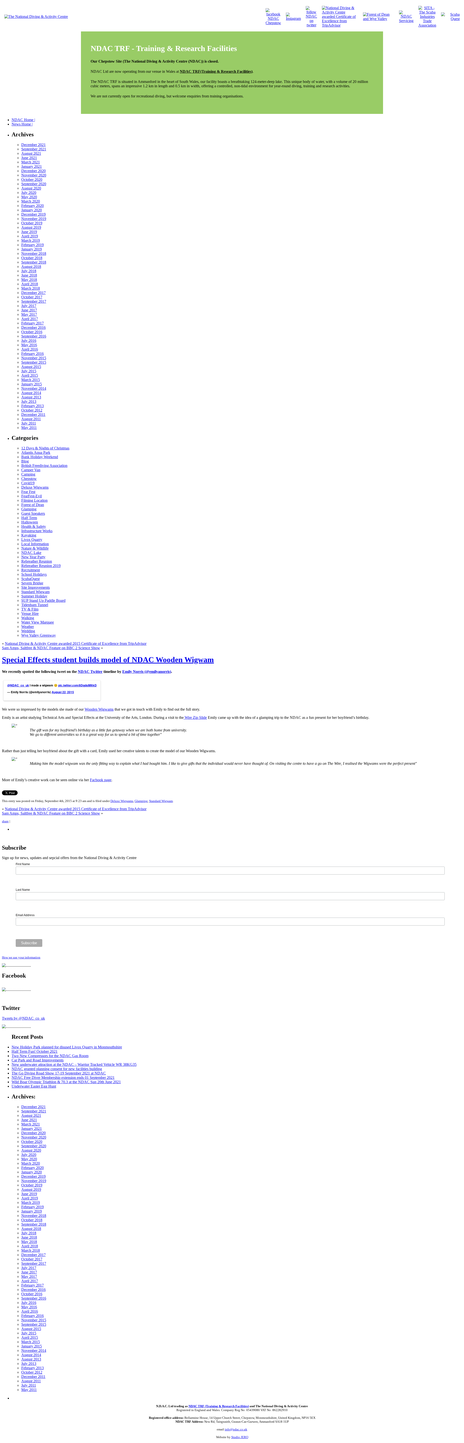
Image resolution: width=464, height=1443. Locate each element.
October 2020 (31, 179)
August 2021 (31, 153)
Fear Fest (28, 492)
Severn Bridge (32, 583)
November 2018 (33, 253)
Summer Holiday (34, 596)
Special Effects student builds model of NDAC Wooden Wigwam (108, 659)
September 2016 (33, 336)
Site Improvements (35, 587)
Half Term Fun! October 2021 (35, 1051)
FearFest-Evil (31, 496)
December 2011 (33, 414)
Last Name (23, 889)
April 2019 (29, 236)
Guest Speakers (33, 513)
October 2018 (31, 258)
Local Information (35, 544)
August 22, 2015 (63, 692)
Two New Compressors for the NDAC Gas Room (50, 1056)
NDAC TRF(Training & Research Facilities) (216, 71)
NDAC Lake (31, 553)
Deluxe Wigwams (35, 487)
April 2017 (29, 319)
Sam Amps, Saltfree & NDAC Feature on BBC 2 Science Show (51, 648)
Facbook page (100, 780)
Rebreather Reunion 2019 (41, 566)
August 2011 (31, 419)
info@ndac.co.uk (236, 1429)
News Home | (22, 124)
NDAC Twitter (90, 672)
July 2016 (28, 341)
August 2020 (31, 188)
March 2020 (30, 201)
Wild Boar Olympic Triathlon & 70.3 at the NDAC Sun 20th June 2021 (66, 1082)
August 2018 (31, 267)
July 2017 (28, 306)
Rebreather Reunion (36, 561)
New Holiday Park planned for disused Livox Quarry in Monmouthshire (67, 1047)
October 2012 (31, 410)
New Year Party (33, 557)
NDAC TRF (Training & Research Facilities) (218, 1406)
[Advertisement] (68, 1397)
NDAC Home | (23, 120)
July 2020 (28, 193)
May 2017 (29, 314)
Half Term (29, 518)
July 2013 (28, 401)
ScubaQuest (30, 579)
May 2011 (29, 428)
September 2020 (33, 184)
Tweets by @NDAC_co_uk (23, 1018)
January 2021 (31, 166)
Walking (27, 618)
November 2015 (33, 358)
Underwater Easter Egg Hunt (34, 1086)
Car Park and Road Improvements (38, 1060)
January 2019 (31, 249)
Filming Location (34, 500)
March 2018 (30, 288)
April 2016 (29, 349)
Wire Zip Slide (195, 717)
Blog (25, 461)
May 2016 (29, 345)
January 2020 (31, 210)
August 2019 (31, 227)
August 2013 (31, 397)
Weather (27, 627)
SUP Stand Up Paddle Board (43, 600)
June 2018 (29, 275)
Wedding (28, 631)
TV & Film (29, 609)
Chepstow (29, 479)
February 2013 (32, 406)
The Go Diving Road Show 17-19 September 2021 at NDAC (59, 1073)
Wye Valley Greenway (38, 635)
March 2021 (30, 162)
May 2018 (29, 280)
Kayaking (28, 535)
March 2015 (30, 380)
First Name (23, 864)
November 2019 (33, 219)
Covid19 (28, 483)
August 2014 (31, 393)
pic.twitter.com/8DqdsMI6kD (77, 685)
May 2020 (29, 197)
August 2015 (31, 367)
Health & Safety (33, 526)
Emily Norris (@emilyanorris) (146, 672)
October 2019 (31, 223)
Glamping (28, 509)
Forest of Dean (32, 505)
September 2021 (33, 149)
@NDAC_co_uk (18, 685)
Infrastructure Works (36, 531)
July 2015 (28, 371)
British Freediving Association (44, 466)
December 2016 (33, 327)
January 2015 (31, 384)
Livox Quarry (31, 539)
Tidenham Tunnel (34, 605)
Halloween (29, 522)
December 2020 (33, 171)
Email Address (25, 915)
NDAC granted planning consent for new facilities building (57, 1069)
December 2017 (33, 293)
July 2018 (28, 271)
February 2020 (32, 206)
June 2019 (29, 232)
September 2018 (33, 262)
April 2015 (29, 375)
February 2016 (32, 354)
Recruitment (30, 570)
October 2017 (31, 297)
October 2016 (31, 332)
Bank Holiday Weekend (39, 457)
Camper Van (30, 470)
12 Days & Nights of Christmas (45, 448)
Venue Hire (30, 613)
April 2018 (29, 284)
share (5, 821)
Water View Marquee (37, 622)
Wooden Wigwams (99, 709)
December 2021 (33, 145)
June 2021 (29, 158)
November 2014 (33, 388)
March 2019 (30, 240)
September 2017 (33, 301)
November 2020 (33, 175)
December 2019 (33, 214)
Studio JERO (239, 1437)
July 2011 (28, 423)
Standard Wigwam (35, 592)
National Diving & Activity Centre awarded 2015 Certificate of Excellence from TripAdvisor (75, 643)
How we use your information (21, 957)
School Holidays (34, 574)
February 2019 (32, 245)
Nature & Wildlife (35, 548)
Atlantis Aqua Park (35, 452)
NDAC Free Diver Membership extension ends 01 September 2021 (63, 1077)
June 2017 (29, 310)
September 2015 (33, 362)
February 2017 (32, 323)
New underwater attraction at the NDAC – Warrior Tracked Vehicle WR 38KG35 (74, 1064)
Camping (28, 474)
